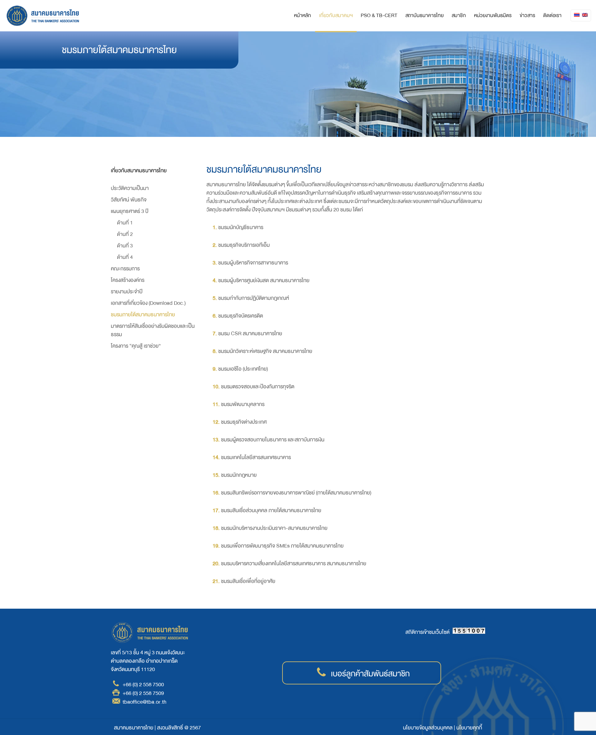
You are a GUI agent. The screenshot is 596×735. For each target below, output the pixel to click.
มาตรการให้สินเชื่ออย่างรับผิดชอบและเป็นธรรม (153, 330)
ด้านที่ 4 (125, 257)
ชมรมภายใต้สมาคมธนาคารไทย (143, 314)
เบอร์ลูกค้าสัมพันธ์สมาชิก (370, 674)
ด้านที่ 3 (125, 245)
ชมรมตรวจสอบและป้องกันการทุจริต (257, 386)
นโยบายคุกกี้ (469, 727)
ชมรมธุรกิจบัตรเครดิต (240, 315)
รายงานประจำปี (126, 291)
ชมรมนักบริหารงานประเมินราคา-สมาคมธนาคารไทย (274, 528)
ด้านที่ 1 (125, 222)
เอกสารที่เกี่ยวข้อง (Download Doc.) (148, 303)
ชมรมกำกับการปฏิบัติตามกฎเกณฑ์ (253, 298)
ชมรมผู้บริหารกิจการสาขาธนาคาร (253, 262)
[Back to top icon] (565, 722)
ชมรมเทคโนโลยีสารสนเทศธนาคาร (256, 457)
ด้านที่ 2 (125, 234)
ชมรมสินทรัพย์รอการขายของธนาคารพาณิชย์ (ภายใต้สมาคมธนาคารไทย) (296, 492)
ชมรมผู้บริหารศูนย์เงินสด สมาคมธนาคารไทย (263, 280)
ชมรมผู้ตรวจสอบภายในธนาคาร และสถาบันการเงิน (272, 439)
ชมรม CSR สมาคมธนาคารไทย (250, 333)
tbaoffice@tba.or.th (144, 701)
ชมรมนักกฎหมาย (239, 475)
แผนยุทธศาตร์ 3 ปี (129, 211)
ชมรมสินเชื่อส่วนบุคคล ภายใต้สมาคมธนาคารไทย (271, 510)
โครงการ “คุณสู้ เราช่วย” (136, 345)
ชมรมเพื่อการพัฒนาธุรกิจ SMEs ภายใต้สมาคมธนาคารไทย (282, 545)
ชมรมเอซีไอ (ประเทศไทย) (243, 368)
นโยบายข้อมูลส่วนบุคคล (428, 727)
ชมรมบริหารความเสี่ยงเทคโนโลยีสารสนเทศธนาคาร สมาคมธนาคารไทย (293, 563)
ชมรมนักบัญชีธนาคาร (240, 227)
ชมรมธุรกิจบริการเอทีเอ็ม (244, 245)
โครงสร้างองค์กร (127, 280)
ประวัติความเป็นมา (130, 188)
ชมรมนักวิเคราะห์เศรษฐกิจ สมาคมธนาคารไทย (265, 351)
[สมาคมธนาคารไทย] (42, 15)
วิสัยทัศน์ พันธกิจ (129, 199)
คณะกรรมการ (125, 268)
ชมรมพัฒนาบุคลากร (242, 404)
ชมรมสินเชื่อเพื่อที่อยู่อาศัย (248, 581)
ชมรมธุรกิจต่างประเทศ (244, 421)
